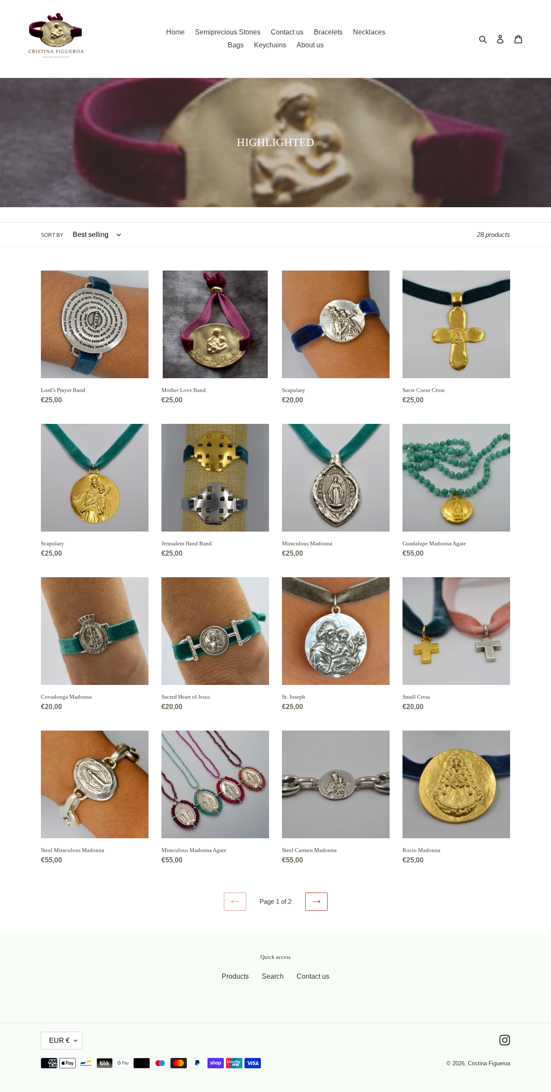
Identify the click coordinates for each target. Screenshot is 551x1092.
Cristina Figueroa (489, 1063)
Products (235, 976)
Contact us (313, 976)
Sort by (52, 235)
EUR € (59, 1040)
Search (273, 976)
